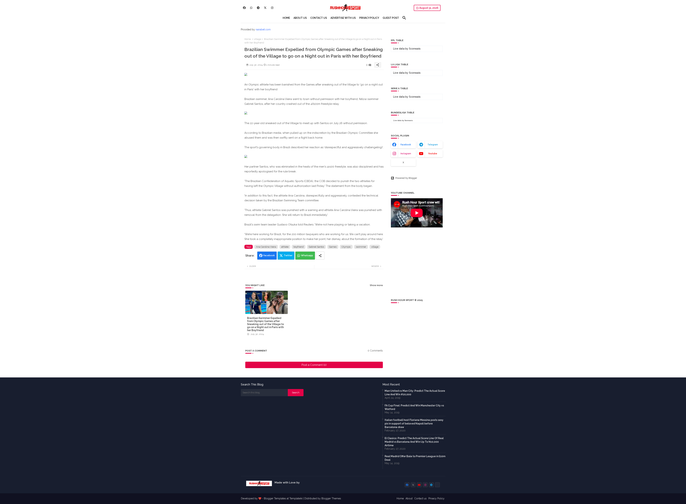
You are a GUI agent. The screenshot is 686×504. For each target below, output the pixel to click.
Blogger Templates (275, 498)
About (409, 498)
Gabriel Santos (316, 246)
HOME (286, 17)
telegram (432, 144)
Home (247, 39)
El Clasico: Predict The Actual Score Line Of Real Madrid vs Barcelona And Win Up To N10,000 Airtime (414, 442)
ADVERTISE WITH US (343, 17)
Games (333, 246)
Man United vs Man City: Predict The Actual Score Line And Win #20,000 (415, 392)
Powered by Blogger (406, 178)
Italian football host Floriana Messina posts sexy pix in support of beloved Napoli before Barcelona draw (414, 424)
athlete (285, 246)
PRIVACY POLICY (369, 17)
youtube (432, 153)
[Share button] (320, 256)
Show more (376, 285)
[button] (404, 17)
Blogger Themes (331, 498)
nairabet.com (263, 29)
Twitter (288, 255)
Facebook (269, 255)
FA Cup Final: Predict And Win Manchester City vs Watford (414, 407)
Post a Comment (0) (314, 365)
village (257, 39)
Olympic (346, 246)
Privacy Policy (436, 498)
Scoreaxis (415, 48)
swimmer (361, 246)
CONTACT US (318, 17)
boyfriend (299, 246)
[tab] (286, 18)
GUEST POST (391, 17)
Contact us (420, 498)
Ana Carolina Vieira (266, 246)
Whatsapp (307, 255)
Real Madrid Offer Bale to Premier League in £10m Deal (415, 458)
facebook (406, 144)
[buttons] (244, 8)
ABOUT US (300, 17)
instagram (406, 153)
